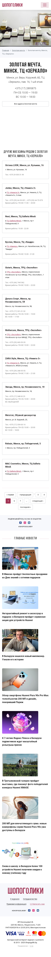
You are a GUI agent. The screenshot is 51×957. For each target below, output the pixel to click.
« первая (10, 495)
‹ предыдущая (25, 495)
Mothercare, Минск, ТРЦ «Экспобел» (23, 330)
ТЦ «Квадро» (12, 246)
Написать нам (38, 904)
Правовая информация (16, 904)
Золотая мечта (18, 50)
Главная (5, 50)
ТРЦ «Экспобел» (14, 272)
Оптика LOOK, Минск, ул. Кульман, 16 (24, 165)
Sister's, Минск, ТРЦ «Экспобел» (21, 267)
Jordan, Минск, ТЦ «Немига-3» (20, 188)
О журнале (14, 899)
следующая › (37, 501)
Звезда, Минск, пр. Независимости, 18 (24, 387)
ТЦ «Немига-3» (13, 192)
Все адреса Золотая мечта (25, 104)
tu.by (31, 946)
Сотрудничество (30, 899)
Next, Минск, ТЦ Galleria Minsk (20, 216)
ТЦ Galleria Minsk (14, 221)
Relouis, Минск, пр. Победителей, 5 (23, 443)
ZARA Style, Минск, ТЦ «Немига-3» (22, 358)
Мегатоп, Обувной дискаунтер (20, 415)
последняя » (25, 507)
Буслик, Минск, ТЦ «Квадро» (19, 242)
